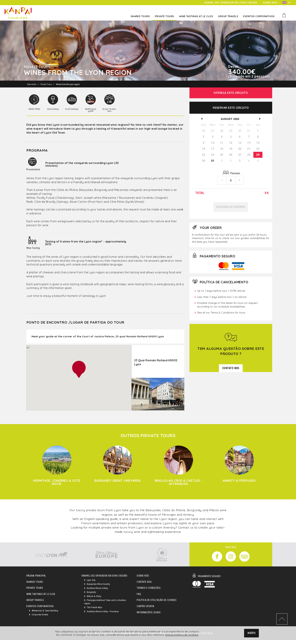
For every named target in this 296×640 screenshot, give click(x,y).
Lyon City (90, 580)
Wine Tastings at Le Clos (40, 594)
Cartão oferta (145, 606)
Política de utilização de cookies (156, 600)
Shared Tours (34, 581)
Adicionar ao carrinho (230, 207)
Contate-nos (144, 581)
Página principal (36, 575)
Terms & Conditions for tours (228, 312)
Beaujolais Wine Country (98, 584)
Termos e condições (149, 587)
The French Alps (94, 607)
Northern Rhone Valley (97, 588)
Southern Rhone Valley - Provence (102, 611)
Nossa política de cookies (181, 634)
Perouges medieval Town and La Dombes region (105, 602)
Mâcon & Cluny (93, 596)
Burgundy (91, 592)
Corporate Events (39, 614)
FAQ (139, 594)
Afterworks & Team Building (44, 610)
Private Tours (34, 587)
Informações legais (149, 612)
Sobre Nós (143, 575)
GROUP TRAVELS (35, 600)
